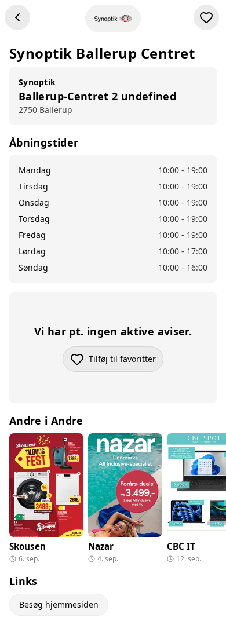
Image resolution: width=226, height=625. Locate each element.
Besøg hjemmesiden (59, 604)
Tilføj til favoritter (126, 361)
